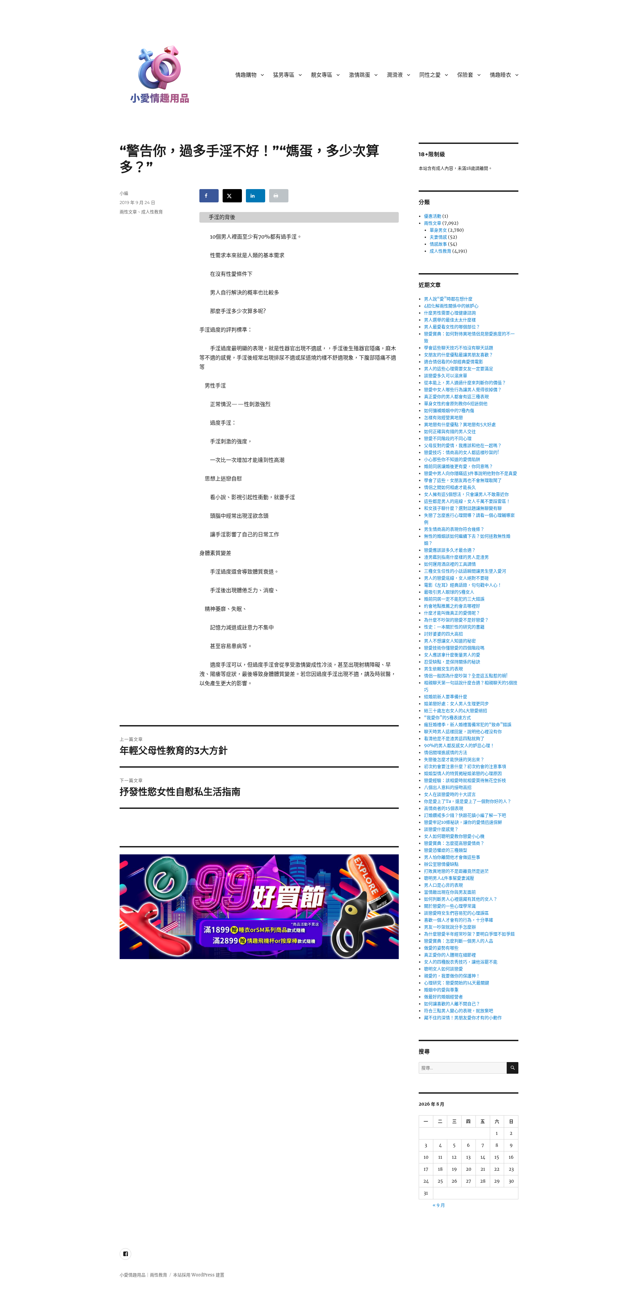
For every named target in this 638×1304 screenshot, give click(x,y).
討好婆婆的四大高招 (443, 634)
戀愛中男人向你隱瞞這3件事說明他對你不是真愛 (470, 473)
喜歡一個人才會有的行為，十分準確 (458, 920)
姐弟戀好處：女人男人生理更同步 (456, 703)
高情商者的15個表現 (443, 808)
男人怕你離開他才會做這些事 (452, 857)
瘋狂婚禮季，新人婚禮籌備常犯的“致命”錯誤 (467, 724)
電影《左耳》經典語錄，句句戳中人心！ (463, 585)
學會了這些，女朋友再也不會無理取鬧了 (463, 480)
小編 (124, 193)
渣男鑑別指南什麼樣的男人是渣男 (456, 557)
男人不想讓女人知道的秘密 (450, 641)
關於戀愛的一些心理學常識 (450, 906)
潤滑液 (395, 75)
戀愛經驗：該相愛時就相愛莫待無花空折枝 (465, 780)
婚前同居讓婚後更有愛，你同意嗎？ (458, 466)
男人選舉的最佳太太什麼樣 (450, 320)
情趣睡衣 (500, 75)
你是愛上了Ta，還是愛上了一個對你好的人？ (467, 801)
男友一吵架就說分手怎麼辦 (450, 927)
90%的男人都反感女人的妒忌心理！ (459, 745)
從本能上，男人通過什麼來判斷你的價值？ (465, 382)
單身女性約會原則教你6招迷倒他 (455, 403)
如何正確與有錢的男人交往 (450, 431)
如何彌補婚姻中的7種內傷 (449, 410)
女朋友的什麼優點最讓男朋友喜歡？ (458, 355)
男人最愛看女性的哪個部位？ (452, 327)
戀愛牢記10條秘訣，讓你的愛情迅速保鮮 (463, 822)
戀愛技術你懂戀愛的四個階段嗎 (454, 648)
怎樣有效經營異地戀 (443, 417)
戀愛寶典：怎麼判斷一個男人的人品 (458, 941)
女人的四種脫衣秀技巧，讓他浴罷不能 (460, 962)
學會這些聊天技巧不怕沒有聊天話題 (458, 348)
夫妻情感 (438, 237)
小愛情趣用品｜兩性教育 (143, 1275)
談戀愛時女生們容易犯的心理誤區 (456, 913)
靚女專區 (321, 75)
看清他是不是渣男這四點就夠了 (454, 738)
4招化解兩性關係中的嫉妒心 (451, 306)
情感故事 (438, 244)
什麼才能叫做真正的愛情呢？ (452, 613)
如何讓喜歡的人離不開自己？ (452, 1004)
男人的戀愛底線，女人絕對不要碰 (456, 578)
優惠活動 (432, 216)
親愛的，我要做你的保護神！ (452, 976)
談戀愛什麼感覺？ (441, 829)
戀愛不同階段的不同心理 (448, 438)
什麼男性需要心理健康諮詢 (450, 313)
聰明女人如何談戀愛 (443, 969)
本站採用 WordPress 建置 (198, 1275)
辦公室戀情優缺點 (441, 864)
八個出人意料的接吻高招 (448, 787)
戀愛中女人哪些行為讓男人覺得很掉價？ (463, 389)
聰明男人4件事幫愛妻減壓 (449, 878)
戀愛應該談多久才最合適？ (450, 550)
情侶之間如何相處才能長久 (450, 487)
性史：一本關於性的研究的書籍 (454, 627)
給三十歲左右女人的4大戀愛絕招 (455, 710)
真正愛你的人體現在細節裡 (450, 955)
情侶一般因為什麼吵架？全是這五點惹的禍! (466, 676)
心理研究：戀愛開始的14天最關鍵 (456, 983)
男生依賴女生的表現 (443, 669)
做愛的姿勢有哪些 (441, 948)
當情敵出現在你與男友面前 (450, 892)
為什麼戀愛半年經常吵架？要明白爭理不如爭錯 (469, 934)
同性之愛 (430, 75)
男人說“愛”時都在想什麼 (448, 299)
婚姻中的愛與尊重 (441, 990)
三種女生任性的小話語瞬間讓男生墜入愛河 (465, 571)
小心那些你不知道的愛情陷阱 (452, 459)
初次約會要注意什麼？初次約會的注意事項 (465, 766)
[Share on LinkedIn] (255, 195)
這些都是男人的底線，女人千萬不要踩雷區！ (467, 501)
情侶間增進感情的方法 (445, 752)
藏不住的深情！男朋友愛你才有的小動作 (463, 1018)
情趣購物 (246, 75)
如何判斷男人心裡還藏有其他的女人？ (460, 899)
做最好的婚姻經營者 (443, 997)
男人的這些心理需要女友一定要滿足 (458, 369)
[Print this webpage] (278, 195)
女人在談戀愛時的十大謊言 (450, 794)
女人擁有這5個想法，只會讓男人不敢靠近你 (466, 494)
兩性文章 (128, 211)
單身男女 (438, 230)
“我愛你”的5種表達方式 (447, 717)
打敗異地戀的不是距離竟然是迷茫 (456, 871)
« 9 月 (439, 1205)
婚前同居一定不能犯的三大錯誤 (454, 599)
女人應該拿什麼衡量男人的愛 (452, 655)
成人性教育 (152, 211)
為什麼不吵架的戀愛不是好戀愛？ (456, 620)
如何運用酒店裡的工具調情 (450, 564)
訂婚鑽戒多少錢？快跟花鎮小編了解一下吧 (465, 815)
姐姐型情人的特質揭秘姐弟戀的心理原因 (463, 773)
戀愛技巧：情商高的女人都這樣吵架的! (461, 452)
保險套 (465, 75)
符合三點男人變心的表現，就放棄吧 (458, 1011)
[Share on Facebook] (209, 195)
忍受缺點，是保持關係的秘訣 (452, 662)
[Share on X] (232, 195)
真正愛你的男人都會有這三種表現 (456, 396)
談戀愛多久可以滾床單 (445, 376)
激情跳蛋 (359, 75)
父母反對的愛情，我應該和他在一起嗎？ (463, 445)
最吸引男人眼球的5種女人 (449, 592)
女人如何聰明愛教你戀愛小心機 (454, 836)
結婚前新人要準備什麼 (445, 697)
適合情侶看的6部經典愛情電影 (453, 362)
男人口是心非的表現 (443, 885)
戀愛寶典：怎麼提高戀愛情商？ (454, 843)
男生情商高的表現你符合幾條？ (454, 529)
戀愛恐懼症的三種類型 (445, 850)
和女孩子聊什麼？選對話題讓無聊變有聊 (463, 508)
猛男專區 (283, 75)
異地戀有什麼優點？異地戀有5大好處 (460, 424)
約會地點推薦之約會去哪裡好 (452, 606)
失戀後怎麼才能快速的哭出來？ (454, 759)
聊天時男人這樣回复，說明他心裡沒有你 (463, 731)
